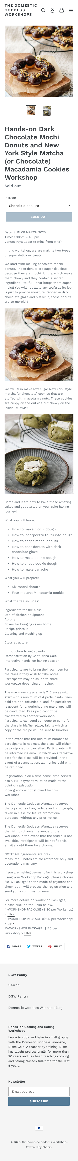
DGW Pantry (18, 996)
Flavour (11, 197)
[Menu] (70, 10)
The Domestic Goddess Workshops (21, 10)
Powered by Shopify (39, 1147)
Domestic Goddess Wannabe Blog (35, 1008)
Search (14, 985)
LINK (11, 914)
